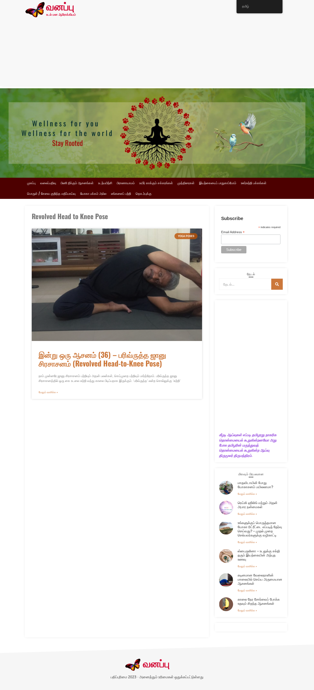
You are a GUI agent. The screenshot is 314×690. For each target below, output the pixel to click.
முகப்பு (31, 183)
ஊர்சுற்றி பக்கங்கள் (253, 183)
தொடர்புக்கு (143, 193)
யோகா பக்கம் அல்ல (93, 193)
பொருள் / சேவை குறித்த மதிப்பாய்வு (51, 193)
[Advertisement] (157, 54)
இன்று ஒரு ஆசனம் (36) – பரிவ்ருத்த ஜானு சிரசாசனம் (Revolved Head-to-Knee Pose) (102, 359)
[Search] (277, 284)
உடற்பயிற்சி (105, 183)
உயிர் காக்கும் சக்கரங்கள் (156, 183)
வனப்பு (60, 7)
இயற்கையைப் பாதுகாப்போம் (217, 183)
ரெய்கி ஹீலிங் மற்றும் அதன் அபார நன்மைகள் (257, 505)
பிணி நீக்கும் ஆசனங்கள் (77, 183)
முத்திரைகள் (185, 183)
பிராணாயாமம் (126, 183)
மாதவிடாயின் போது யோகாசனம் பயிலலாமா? (255, 485)
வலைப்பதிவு (48, 183)
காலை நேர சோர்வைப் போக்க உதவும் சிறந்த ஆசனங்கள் (259, 601)
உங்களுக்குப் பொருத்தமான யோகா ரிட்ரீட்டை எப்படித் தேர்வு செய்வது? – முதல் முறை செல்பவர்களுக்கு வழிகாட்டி (260, 529)
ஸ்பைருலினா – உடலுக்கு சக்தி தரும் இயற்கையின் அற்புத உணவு (259, 555)
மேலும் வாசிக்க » (48, 392)
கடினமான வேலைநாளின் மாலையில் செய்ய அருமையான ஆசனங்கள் (260, 579)
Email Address (233, 232)
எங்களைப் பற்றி (121, 193)
